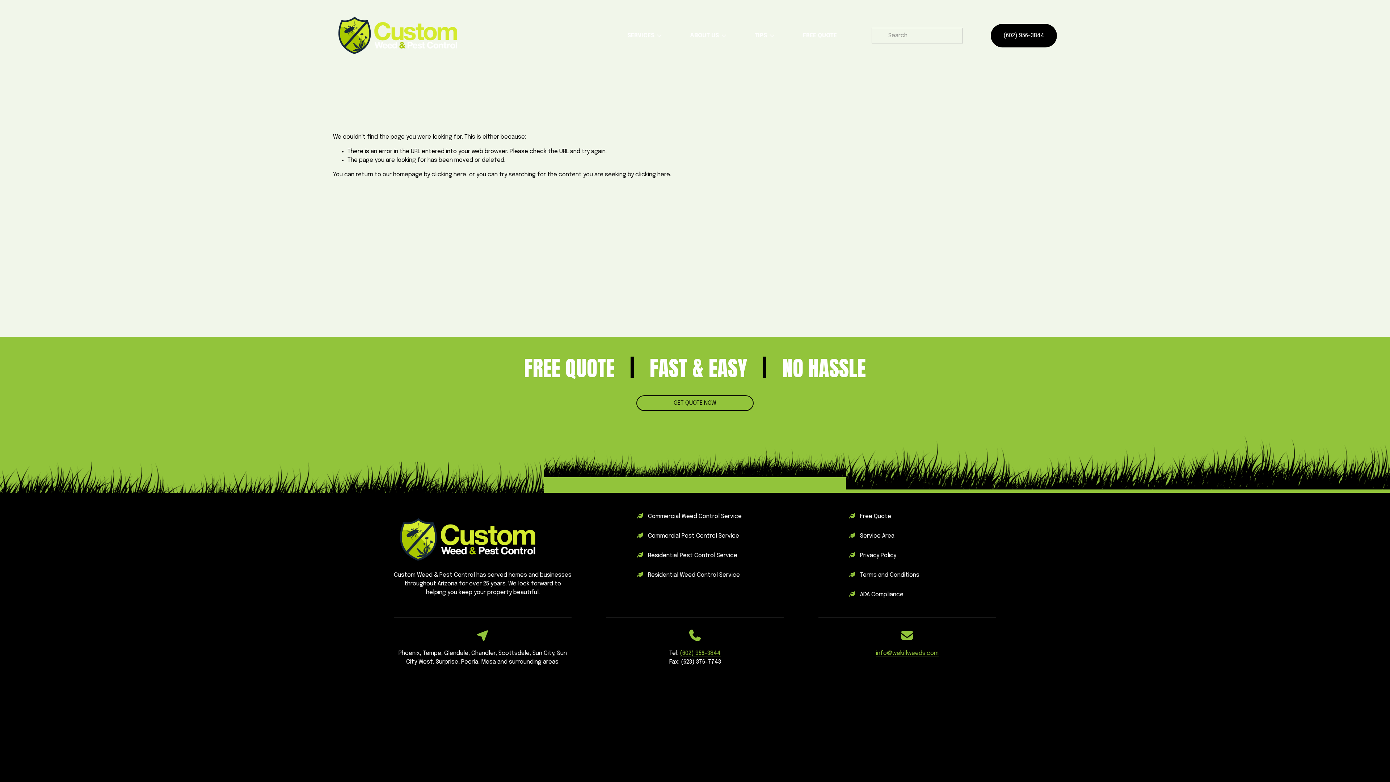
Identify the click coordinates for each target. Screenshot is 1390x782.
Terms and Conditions (889, 575)
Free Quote (875, 516)
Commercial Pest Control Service (693, 536)
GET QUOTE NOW (695, 403)
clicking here (448, 175)
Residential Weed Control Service (694, 575)
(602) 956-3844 (1023, 36)
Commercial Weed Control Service (695, 516)
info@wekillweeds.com (907, 653)
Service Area (877, 536)
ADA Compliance (882, 595)
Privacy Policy (878, 555)
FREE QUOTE (820, 36)
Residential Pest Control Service (692, 555)
